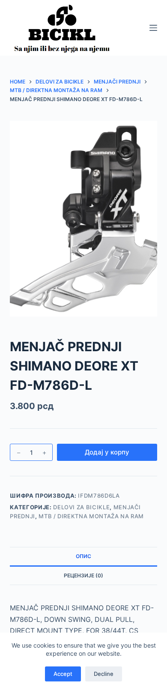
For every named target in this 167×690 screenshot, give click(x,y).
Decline (103, 673)
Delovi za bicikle (81, 507)
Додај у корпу (107, 452)
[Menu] (153, 28)
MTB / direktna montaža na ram (91, 516)
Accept (63, 673)
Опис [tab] (83, 556)
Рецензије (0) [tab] (83, 575)
